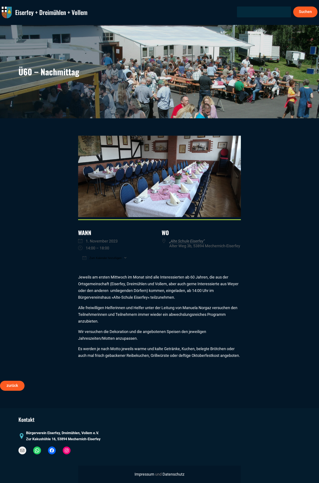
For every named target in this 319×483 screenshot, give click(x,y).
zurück (12, 385)
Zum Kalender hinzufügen (105, 258)
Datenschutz (173, 474)
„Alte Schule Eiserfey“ (187, 241)
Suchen (305, 12)
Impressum (144, 474)
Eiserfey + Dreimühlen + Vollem (51, 12)
